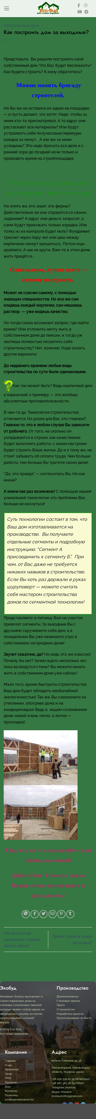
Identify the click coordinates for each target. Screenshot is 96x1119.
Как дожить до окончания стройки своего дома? (22, 939)
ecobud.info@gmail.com (67, 1096)
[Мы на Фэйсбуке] (79, 5)
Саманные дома (26, 26)
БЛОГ (7, 26)
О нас (8, 1065)
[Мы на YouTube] (80, 12)
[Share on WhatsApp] (26, 914)
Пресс (61, 1005)
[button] (7, 8)
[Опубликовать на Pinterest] (61, 914)
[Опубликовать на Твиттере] (43, 914)
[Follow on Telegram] (86, 12)
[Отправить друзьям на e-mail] (52, 914)
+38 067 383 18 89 (63, 1083)
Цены (8, 1073)
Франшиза (11, 1069)
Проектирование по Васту (74, 1018)
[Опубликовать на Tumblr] (70, 914)
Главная (10, 1060)
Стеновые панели (68, 1001)
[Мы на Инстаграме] (86, 5)
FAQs (8, 1078)
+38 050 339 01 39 (63, 1079)
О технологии (66, 1009)
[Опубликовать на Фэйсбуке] (35, 914)
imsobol (70, 1087)
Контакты (11, 1091)
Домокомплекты (68, 996)
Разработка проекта (70, 1014)
